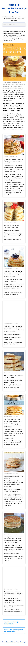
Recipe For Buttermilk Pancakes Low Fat (14, 8)
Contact (8, 642)
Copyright (23, 642)
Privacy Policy (15, 642)
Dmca (4, 642)
